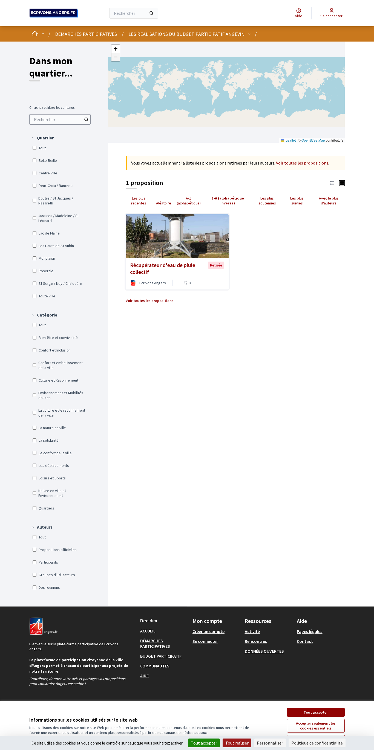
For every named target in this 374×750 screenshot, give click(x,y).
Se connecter (205, 641)
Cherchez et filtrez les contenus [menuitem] (51, 108)
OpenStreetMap (313, 140)
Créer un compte (208, 631)
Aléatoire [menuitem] (163, 203)
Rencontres (256, 641)
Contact (305, 641)
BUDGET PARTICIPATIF (161, 656)
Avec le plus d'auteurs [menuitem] (329, 201)
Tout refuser (237, 743)
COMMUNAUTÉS (154, 666)
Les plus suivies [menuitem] (297, 201)
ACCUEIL (148, 631)
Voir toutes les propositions (302, 163)
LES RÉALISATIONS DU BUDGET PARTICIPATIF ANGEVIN (186, 34)
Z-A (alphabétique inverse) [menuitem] (227, 201)
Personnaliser (270, 743)
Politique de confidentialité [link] (317, 743)
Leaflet (290, 140)
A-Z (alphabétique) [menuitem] (189, 201)
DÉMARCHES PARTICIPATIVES (86, 34)
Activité (252, 631)
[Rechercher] (151, 13)
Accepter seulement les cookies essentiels (316, 726)
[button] (42, 137)
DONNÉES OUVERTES (264, 651)
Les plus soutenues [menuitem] (267, 201)
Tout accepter (316, 712)
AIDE (144, 675)
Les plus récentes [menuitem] (138, 201)
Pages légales (309, 631)
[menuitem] (60, 119)
